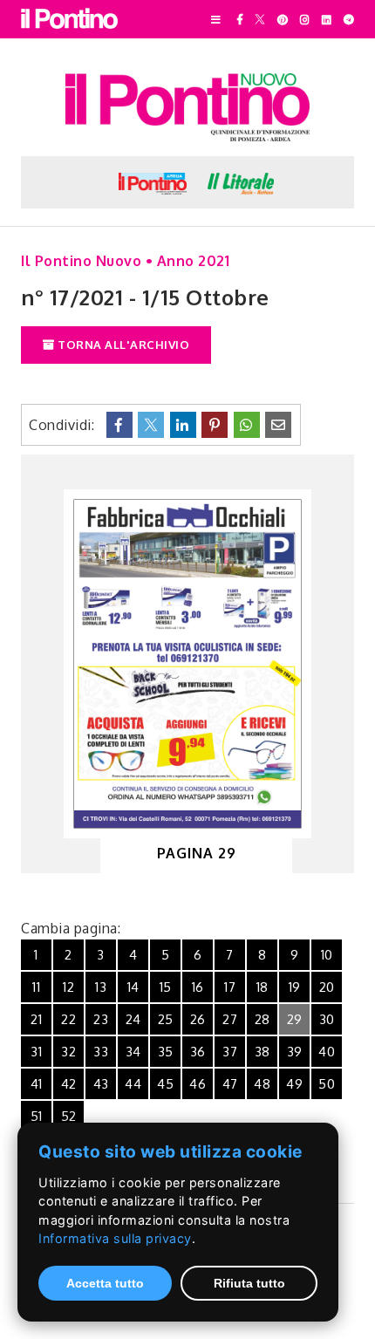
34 (133, 1051)
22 (68, 1019)
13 (100, 987)
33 (100, 1051)
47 (230, 1084)
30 (327, 1019)
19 (295, 987)
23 (100, 1019)
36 (198, 1051)
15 (166, 987)
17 (229, 987)
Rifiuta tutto (249, 1283)
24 (133, 1019)
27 (229, 1019)
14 (133, 987)
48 (262, 1084)
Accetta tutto (105, 1283)
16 (198, 987)
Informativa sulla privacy (115, 1238)
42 (69, 1084)
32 (68, 1051)
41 (37, 1084)
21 (36, 1019)
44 (133, 1084)
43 (101, 1084)
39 (295, 1051)
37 (229, 1051)
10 (327, 954)
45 (165, 1084)
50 (326, 1084)
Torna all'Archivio (122, 345)
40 (326, 1051)
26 (198, 1019)
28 (262, 1019)
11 (36, 987)
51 (37, 1116)
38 (262, 1051)
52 (69, 1116)
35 (166, 1051)
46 (197, 1084)
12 (68, 987)
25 (166, 1019)
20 (327, 987)
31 (36, 1051)
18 (262, 987)
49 (294, 1084)
